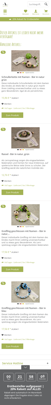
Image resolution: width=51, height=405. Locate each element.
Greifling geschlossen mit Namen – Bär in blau (24, 309)
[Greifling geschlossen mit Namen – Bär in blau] (25, 293)
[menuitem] (46, 12)
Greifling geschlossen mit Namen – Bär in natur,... (24, 232)
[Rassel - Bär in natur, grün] (25, 139)
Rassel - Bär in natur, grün (15, 154)
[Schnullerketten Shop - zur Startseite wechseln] (12, 4)
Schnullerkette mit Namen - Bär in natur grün (23, 78)
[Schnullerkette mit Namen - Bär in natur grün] (25, 62)
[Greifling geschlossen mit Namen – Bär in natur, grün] (25, 216)
